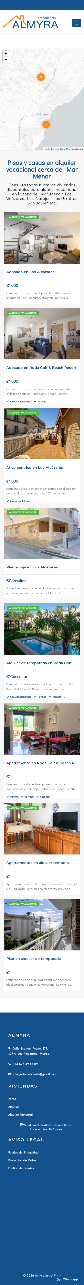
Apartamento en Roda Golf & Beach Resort (45, 763)
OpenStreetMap (62, 148)
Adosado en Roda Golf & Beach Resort (41, 368)
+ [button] (5, 53)
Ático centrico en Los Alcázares (34, 467)
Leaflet (47, 148)
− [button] (5, 59)
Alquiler (13, 1107)
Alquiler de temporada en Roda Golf (39, 663)
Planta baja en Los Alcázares (32, 567)
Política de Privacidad (23, 1152)
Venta (12, 1099)
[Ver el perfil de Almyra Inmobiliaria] (46, 1125)
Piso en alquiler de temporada (33, 959)
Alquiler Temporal (20, 1114)
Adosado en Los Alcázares (30, 272)
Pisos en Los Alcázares (46, 1129)
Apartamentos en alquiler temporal (38, 863)
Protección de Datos (22, 1160)
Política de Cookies (21, 1168)
